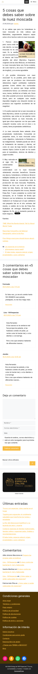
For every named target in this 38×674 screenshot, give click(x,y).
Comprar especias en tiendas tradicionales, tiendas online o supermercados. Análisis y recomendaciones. (19, 531)
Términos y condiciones (11, 604)
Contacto (6, 638)
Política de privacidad (11, 611)
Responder (8, 304)
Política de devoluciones (12, 614)
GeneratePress (19, 671)
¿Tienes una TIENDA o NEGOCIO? (15, 645)
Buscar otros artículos (11, 460)
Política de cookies (10, 617)
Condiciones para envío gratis (14, 635)
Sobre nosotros (8, 632)
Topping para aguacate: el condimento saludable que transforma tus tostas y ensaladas (17, 517)
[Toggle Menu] (26, 2)
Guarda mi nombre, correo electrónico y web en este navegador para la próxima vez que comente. (19, 440)
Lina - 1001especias (10, 562)
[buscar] (32, 463)
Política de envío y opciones (13, 621)
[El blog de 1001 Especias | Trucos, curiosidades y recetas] (3, 2)
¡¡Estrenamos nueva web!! (14, 249)
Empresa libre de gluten (11, 642)
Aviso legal (7, 601)
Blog (4, 648)
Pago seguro (7, 607)
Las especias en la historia (14, 247)
